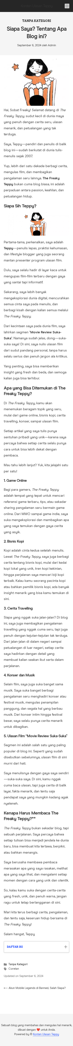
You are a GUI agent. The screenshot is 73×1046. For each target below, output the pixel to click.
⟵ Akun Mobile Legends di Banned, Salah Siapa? (35, 988)
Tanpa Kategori (36, 21)
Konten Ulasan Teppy (46, 1034)
